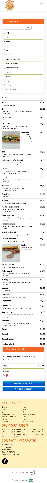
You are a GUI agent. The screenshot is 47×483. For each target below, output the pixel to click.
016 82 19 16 (10, 452)
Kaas (8, 37)
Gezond (9, 54)
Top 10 (9, 32)
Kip (7, 46)
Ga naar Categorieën (23, 383)
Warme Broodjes (13, 59)
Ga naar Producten (23, 389)
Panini (8, 72)
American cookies (13, 67)
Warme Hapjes (12, 63)
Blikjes (8, 76)
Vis (7, 50)
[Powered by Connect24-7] (23, 473)
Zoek (28, 27)
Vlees (8, 41)
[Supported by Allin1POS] (23, 480)
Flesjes (8, 81)
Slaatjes (9, 85)
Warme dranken (12, 89)
